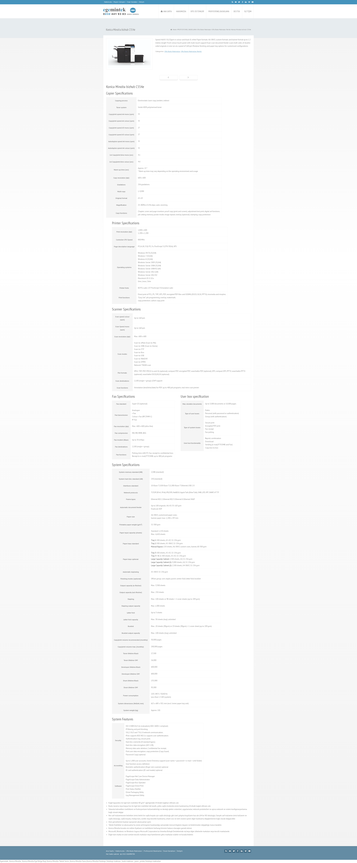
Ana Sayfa (110, 851)
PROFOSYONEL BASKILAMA (218, 11)
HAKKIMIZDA (181, 11)
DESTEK (237, 11)
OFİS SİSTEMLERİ (197, 11)
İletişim (141, 2)
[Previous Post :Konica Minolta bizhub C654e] (169, 77)
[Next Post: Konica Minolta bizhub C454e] (188, 77)
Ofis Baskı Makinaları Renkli (191, 51)
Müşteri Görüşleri (119, 2)
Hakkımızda (108, 2)
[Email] (235, 2)
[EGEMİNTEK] (121, 11)
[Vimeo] (249, 2)
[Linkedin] (245, 2)
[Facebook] (242, 2)
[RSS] (232, 2)
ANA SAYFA (167, 11)
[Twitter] (239, 2)
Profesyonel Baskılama (152, 851)
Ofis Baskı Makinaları (172, 51)
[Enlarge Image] (129, 40)
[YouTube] (252, 2)
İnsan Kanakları (132, 2)
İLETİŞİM (247, 11)
